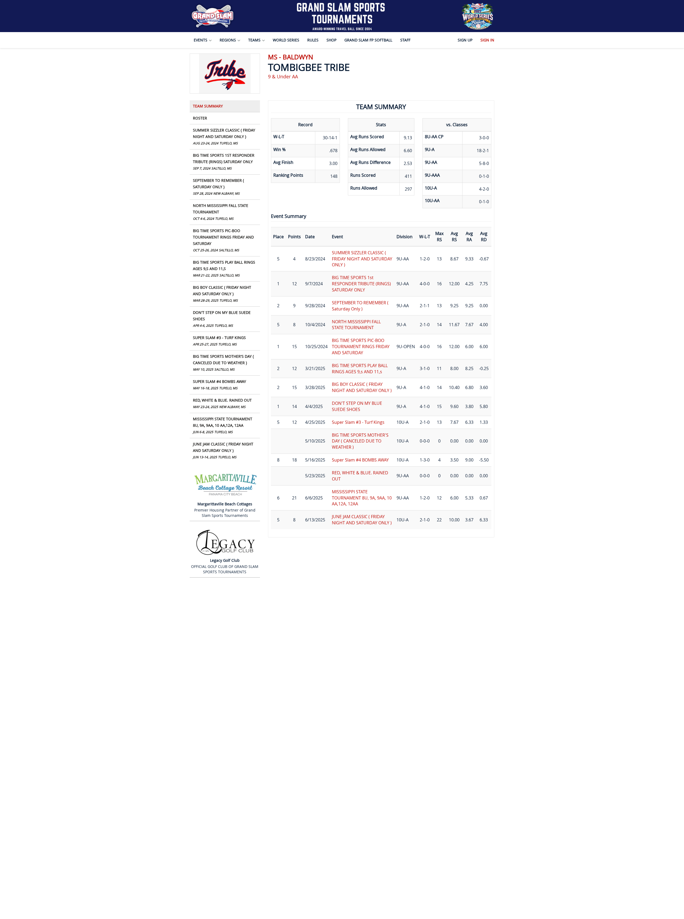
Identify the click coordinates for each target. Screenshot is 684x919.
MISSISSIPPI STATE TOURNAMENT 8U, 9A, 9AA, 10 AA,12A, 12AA (222, 425)
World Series (286, 40)
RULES (312, 40)
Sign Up (465, 40)
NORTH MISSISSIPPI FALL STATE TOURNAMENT (220, 212)
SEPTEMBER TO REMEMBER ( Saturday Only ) (218, 186)
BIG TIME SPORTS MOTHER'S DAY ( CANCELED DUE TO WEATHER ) (223, 362)
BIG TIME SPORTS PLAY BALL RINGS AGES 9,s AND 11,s (224, 268)
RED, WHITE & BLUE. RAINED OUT (222, 403)
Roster (200, 118)
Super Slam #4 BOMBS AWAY (219, 384)
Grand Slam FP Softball (368, 40)
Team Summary (208, 106)
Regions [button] (228, 40)
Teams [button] (255, 40)
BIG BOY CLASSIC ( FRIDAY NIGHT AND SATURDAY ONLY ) (222, 293)
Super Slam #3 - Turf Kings (219, 340)
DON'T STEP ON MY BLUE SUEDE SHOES (222, 319)
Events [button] (201, 40)
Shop (331, 40)
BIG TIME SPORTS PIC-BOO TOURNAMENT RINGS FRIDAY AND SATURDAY (223, 240)
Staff (405, 40)
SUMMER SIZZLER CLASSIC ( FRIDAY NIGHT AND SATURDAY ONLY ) (224, 136)
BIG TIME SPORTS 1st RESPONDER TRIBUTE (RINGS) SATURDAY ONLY (223, 161)
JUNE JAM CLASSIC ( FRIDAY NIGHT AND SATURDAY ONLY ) (223, 450)
